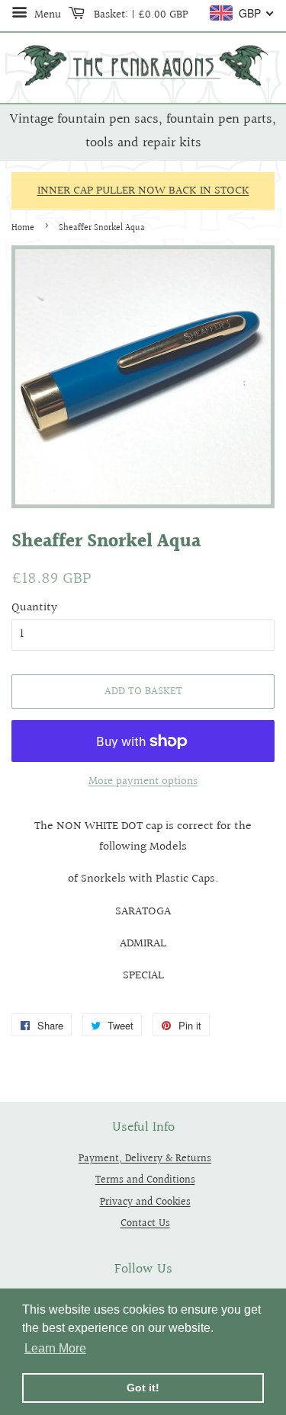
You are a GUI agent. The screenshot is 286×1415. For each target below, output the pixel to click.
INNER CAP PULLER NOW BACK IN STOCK (143, 190)
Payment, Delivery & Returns (145, 1158)
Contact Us (145, 1223)
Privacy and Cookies (145, 1202)
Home (22, 228)
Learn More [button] (55, 1348)
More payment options (143, 781)
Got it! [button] (143, 1387)
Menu (46, 14)
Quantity (34, 607)
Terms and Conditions (145, 1180)
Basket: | (139, 14)
